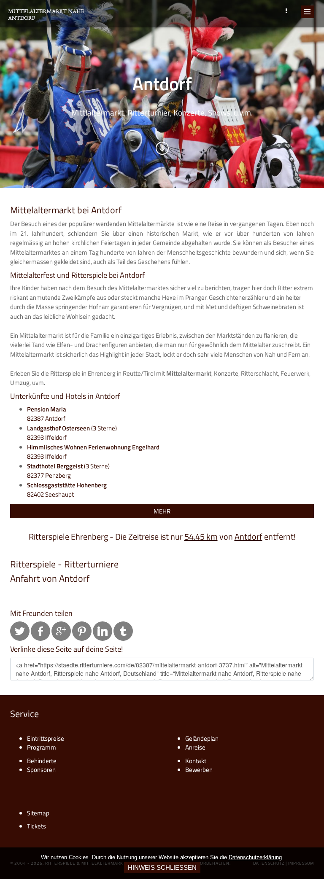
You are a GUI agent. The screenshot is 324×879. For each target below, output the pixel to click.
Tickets (36, 826)
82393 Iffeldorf (93, 452)
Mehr (162, 511)
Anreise (195, 747)
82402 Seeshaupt (67, 490)
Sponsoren (41, 769)
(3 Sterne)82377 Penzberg (68, 471)
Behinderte (42, 761)
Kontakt (195, 761)
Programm (41, 747)
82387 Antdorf (46, 414)
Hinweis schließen (162, 867)
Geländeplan (202, 738)
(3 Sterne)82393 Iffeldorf (72, 433)
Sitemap (38, 813)
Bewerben (199, 769)
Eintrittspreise (45, 738)
